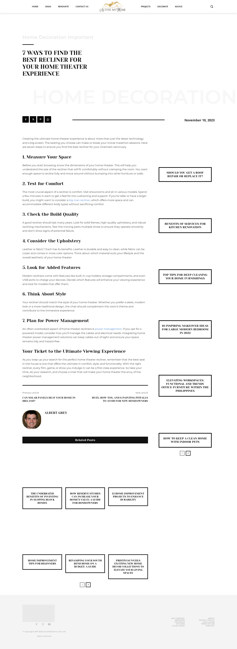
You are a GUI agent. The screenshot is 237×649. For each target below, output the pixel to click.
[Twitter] (33, 119)
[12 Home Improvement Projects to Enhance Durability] (128, 467)
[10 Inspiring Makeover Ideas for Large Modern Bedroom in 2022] (185, 307)
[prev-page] (82, 584)
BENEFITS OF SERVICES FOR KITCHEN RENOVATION (185, 225)
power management (108, 328)
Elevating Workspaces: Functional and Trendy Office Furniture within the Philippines (185, 385)
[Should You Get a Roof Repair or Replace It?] (185, 154)
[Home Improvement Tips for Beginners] (42, 534)
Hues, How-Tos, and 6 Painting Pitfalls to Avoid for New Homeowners (120, 399)
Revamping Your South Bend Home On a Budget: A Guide (85, 563)
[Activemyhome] (114, 6)
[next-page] (88, 584)
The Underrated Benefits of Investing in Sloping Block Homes (42, 498)
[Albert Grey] (31, 419)
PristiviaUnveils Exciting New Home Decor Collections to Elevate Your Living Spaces (128, 566)
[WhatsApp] (48, 119)
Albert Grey (55, 413)
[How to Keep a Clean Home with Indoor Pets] (185, 420)
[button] (212, 6)
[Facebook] (25, 119)
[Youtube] (49, 624)
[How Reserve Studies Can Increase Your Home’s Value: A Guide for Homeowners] (85, 467)
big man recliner (79, 200)
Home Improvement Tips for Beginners (42, 562)
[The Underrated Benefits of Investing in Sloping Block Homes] (42, 467)
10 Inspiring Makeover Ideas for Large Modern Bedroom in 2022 (185, 329)
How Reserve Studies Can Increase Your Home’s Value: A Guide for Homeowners (85, 498)
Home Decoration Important (58, 37)
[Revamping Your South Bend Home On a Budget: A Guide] (85, 534)
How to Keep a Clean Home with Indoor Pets (185, 440)
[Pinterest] (40, 119)
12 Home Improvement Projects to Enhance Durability (128, 496)
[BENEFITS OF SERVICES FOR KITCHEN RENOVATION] (185, 205)
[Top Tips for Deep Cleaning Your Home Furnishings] (185, 256)
